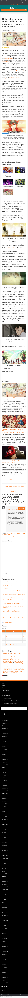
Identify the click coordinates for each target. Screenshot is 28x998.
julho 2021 (4, 770)
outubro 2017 (4, 886)
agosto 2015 (4, 954)
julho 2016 (4, 925)
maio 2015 (4, 962)
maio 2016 (4, 931)
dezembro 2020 (5, 788)
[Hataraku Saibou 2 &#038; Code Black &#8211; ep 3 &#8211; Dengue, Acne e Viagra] (14, 452)
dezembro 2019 (5, 819)
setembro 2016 (5, 920)
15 (10, 639)
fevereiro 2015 (5, 969)
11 (20, 636)
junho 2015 (4, 959)
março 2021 (4, 780)
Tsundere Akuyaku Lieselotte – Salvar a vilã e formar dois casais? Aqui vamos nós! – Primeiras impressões (14, 587)
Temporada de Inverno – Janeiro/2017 (10, 703)
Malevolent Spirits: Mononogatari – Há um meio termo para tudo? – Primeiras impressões (12, 610)
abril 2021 (4, 777)
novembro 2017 (5, 884)
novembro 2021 (5, 759)
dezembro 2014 (5, 975)
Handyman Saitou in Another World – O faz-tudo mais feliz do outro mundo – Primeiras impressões (13, 591)
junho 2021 (4, 772)
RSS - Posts (9, 622)
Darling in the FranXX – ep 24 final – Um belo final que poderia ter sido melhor (14, 658)
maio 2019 (4, 837)
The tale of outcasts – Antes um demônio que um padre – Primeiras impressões (13, 582)
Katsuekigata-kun (20, 71)
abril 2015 (4, 964)
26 (23, 641)
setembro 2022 (5, 733)
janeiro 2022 (4, 754)
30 (13, 644)
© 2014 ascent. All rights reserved (7, 994)
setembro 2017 (5, 889)
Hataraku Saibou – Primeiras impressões (14, 398)
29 (10, 644)
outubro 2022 (4, 731)
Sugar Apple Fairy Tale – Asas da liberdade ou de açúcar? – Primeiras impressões (13, 600)
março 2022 (4, 749)
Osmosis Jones (9, 58)
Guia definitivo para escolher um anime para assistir (13, 693)
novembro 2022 (5, 728)
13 (3, 639)
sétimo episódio (12, 247)
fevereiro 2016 (5, 938)
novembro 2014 (5, 977)
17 (16, 639)
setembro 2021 (5, 764)
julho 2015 (4, 956)
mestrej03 (5, 658)
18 (20, 639)
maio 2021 (4, 775)
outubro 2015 (4, 949)
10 (16, 636)
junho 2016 (4, 928)
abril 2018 (4, 871)
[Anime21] (14, 8)
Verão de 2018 (9, 479)
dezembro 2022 (5, 725)
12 (23, 636)
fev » (6, 647)
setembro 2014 (5, 982)
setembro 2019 (5, 827)
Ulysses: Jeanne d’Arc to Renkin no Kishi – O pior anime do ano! (14, 490)
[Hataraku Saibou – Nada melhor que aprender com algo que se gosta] (14, 39)
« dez (3, 647)
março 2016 (4, 936)
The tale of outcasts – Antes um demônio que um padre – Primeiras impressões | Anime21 (13, 667)
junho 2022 (4, 741)
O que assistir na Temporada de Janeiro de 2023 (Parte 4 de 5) (13, 614)
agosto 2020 (4, 798)
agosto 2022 (4, 736)
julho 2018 (4, 863)
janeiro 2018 (4, 879)
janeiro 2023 (4, 723)
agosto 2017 (4, 892)
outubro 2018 (4, 855)
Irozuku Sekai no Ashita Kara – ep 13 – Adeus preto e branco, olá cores (14, 487)
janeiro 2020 (4, 816)
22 (10, 641)
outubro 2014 (4, 980)
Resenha (4, 479)
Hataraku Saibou (6, 481)
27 (3, 644)
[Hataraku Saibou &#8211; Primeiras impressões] (14, 390)
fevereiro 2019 (5, 845)
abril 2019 (4, 840)
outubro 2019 (4, 824)
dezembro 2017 (5, 881)
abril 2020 (4, 808)
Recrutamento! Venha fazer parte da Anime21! (11, 700)
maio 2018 (4, 868)
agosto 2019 (4, 829)
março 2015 (4, 967)
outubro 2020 (4, 793)
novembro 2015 (5, 946)
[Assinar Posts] (4, 622)
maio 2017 (4, 899)
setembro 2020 (5, 795)
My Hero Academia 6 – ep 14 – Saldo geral (11, 603)
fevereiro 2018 (5, 876)
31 (16, 644)
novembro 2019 (5, 821)
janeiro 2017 (4, 910)
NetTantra (21, 994)
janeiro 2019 (4, 847)
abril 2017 (4, 902)
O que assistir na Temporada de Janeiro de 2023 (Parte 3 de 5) (13, 618)
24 (16, 641)
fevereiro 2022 (5, 751)
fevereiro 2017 (5, 907)
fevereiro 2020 (5, 814)
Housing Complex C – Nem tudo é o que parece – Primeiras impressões (14, 672)
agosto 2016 (4, 923)
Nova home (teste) (6, 695)
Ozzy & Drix (5, 61)
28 (6, 644)
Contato (3, 687)
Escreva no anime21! (6, 690)
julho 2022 (4, 738)
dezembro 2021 (5, 757)
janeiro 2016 (4, 941)
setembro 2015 (5, 951)
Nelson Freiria (6, 671)
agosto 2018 (4, 860)
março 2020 (4, 811)
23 (13, 641)
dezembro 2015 (5, 943)
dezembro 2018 (5, 850)
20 (3, 641)
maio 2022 (4, 744)
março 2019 (4, 842)
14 (6, 639)
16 (13, 639)
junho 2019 (4, 834)
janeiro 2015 (4, 972)
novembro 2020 (5, 790)
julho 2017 (4, 894)
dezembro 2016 (5, 912)
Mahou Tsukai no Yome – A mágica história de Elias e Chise (14, 669)
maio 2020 (4, 806)
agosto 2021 (4, 767)
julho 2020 (4, 801)
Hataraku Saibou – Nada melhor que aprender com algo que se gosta (13, 655)
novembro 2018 (5, 853)
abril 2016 (4, 933)
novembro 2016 (5, 915)
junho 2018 (4, 866)
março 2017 (4, 905)
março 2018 (4, 873)
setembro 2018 (5, 858)
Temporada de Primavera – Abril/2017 (10, 706)
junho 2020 (4, 803)
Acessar (3, 990)
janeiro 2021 (4, 785)
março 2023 (4, 718)
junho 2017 (4, 897)
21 (6, 641)
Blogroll (3, 685)
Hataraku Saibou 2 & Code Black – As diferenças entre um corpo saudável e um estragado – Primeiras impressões (13, 431)
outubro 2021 (4, 762)
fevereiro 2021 (5, 783)
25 (20, 641)
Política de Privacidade (6, 698)
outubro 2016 (4, 918)
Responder (21, 508)
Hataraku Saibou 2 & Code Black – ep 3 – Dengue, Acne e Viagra (13, 461)
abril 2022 (4, 746)
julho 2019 (4, 832)
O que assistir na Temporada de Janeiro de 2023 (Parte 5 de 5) (13, 607)
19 (23, 639)
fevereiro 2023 (5, 720)
